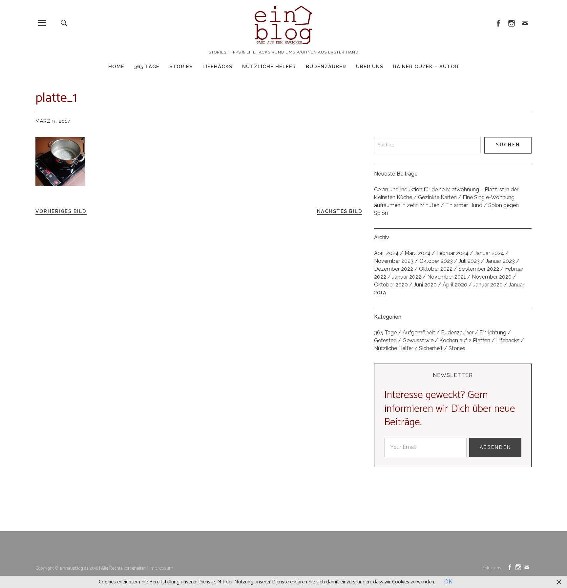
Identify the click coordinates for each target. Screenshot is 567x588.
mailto (524, 22)
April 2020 (455, 285)
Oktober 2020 (391, 285)
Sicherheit (431, 348)
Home (116, 67)
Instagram (511, 22)
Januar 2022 (406, 277)
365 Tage (146, 67)
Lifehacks (217, 67)
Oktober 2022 (435, 269)
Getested (385, 340)
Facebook (498, 22)
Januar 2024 (489, 253)
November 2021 (446, 277)
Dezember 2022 (393, 269)
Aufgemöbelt (419, 332)
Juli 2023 (469, 261)
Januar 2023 (500, 261)
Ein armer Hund (463, 205)
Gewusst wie (418, 340)
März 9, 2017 (52, 121)
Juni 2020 (425, 285)
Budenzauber (326, 67)
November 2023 (393, 261)
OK (448, 581)
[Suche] (64, 22)
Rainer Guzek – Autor (426, 67)
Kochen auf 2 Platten (464, 340)
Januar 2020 (488, 285)
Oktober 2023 (436, 261)
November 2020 (492, 277)
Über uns (369, 67)
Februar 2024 (452, 253)
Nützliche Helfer (269, 67)
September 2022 (478, 269)
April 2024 (386, 253)
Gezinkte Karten (437, 197)
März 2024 (417, 253)
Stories (181, 67)
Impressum (161, 568)
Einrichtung (492, 332)
